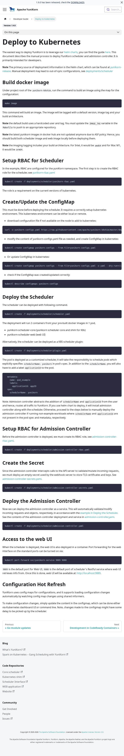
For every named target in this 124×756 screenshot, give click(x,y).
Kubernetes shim (12, 677)
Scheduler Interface (13, 681)
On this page (11, 32)
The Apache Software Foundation (52, 732)
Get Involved (9, 709)
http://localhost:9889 (89, 573)
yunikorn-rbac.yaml (44, 172)
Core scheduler (11, 672)
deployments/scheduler (99, 71)
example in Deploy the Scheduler (98, 513)
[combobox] (113, 9)
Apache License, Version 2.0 (92, 732)
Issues (6, 718)
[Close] (121, 2)
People (6, 713)
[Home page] (5, 18)
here (107, 52)
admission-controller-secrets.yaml (21, 479)
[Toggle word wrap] (112, 229)
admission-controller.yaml (99, 517)
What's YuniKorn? (12, 649)
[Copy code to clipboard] (117, 103)
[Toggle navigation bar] (4, 9)
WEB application (11, 686)
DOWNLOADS (77, 2)
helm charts (71, 52)
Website (7, 691)
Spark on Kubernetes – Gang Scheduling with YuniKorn (33, 654)
